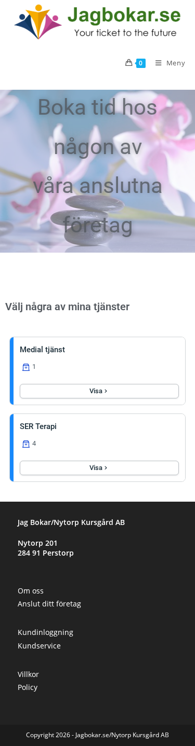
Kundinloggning (45, 632)
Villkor (28, 674)
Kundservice (39, 646)
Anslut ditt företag (49, 604)
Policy (27, 687)
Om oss (31, 591)
